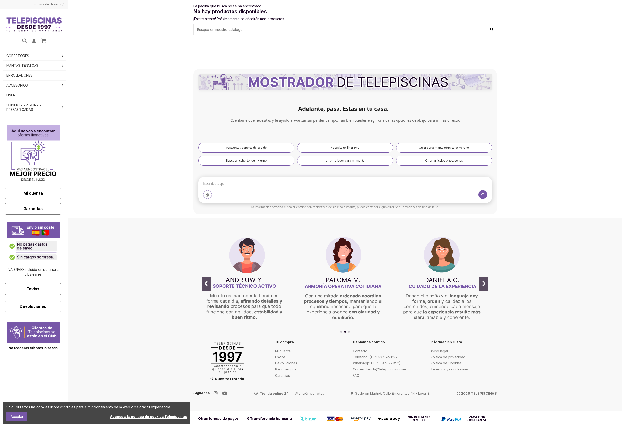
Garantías (33, 208)
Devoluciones (33, 306)
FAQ (356, 375)
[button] (341, 332)
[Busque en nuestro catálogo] (492, 29)
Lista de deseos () (51, 4)
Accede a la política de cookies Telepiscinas (148, 416)
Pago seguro (285, 369)
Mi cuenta (33, 193)
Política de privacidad (448, 357)
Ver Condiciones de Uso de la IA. (417, 207)
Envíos (32, 289)
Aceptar (17, 416)
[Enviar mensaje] (482, 194)
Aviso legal (439, 351)
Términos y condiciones (450, 369)
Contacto (360, 351)
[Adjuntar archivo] (207, 194)
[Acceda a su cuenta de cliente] (34, 41)
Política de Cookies (446, 363)
